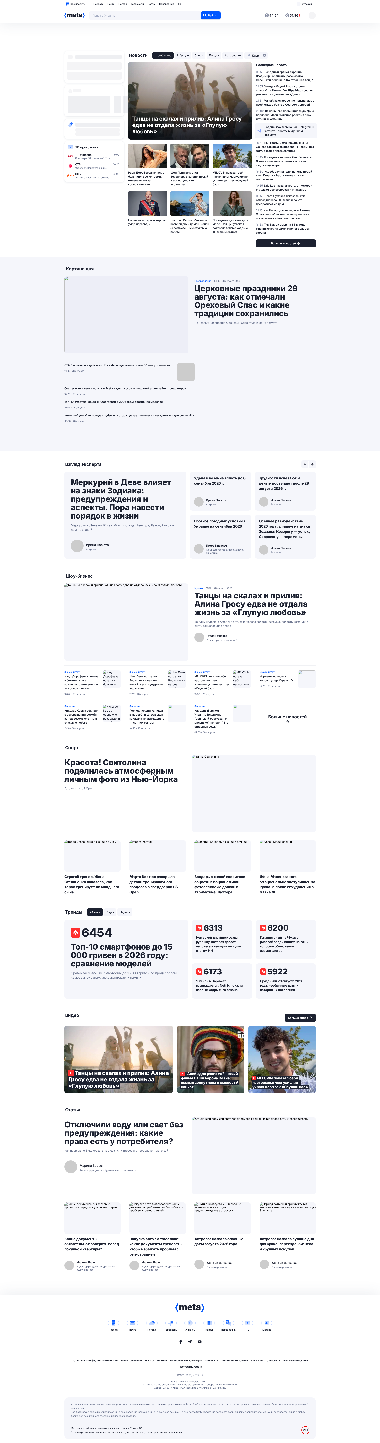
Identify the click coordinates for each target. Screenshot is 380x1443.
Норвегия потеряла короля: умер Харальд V (147, 222)
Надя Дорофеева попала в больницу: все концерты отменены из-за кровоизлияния (146, 178)
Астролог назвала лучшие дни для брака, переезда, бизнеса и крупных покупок (287, 1244)
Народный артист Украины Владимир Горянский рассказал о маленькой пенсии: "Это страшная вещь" (211, 718)
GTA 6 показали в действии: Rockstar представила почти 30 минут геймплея (117, 365)
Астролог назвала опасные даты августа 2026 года (219, 1241)
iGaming (266, 1329)
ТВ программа (86, 147)
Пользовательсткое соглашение (144, 1360)
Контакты (212, 1360)
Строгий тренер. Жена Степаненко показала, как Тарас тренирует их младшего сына (91, 884)
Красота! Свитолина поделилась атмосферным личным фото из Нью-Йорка (121, 770)
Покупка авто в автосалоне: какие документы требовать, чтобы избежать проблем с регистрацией (156, 1247)
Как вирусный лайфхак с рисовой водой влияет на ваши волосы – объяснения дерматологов (284, 944)
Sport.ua (257, 1360)
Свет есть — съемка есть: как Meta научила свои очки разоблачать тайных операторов (125, 388)
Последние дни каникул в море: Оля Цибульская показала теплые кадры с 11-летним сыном (230, 226)
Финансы (190, 1329)
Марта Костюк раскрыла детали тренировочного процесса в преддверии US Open (153, 884)
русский (307, 3)
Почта (110, 3)
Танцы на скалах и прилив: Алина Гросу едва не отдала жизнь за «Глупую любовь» (251, 604)
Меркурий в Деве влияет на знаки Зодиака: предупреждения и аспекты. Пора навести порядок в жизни (121, 499)
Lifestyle (183, 55)
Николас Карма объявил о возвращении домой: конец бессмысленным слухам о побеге (189, 226)
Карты (151, 3)
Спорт (199, 55)
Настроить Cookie (295, 1360)
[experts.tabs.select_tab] (305, 464)
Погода (122, 3)
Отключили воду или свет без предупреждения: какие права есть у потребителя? (123, 1132)
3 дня (110, 912)
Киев (255, 55)
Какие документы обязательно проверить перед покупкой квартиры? (91, 1244)
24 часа (95, 912)
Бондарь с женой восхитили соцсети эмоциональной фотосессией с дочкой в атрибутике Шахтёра (219, 884)
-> (287, 719)
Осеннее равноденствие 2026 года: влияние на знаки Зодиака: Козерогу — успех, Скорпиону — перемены (284, 529)
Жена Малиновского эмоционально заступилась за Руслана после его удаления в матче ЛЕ (287, 884)
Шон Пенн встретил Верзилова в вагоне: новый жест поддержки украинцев (189, 178)
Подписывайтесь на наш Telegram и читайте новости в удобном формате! (289, 131)
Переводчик (166, 3)
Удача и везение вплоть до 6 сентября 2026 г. (220, 480)
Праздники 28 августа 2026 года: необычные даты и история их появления (281, 985)
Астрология (233, 55)
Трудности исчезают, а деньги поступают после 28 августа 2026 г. (284, 483)
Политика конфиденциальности (95, 1360)
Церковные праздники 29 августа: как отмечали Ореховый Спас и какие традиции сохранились (246, 301)
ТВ (179, 3)
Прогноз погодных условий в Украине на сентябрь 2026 (219, 523)
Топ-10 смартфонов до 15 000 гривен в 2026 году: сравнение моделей (113, 401)
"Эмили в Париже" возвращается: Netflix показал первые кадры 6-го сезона (219, 985)
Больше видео (298, 1017)
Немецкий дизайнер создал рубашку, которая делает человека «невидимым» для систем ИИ (129, 415)
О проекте (273, 1360)
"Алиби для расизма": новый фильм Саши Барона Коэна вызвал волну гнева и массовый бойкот (210, 1059)
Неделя (125, 912)
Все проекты (77, 3)
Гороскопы (137, 3)
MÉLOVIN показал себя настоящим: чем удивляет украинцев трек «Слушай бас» (231, 178)
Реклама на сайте (235, 1360)
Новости (98, 3)
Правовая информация (186, 1360)
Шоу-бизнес (163, 55)
